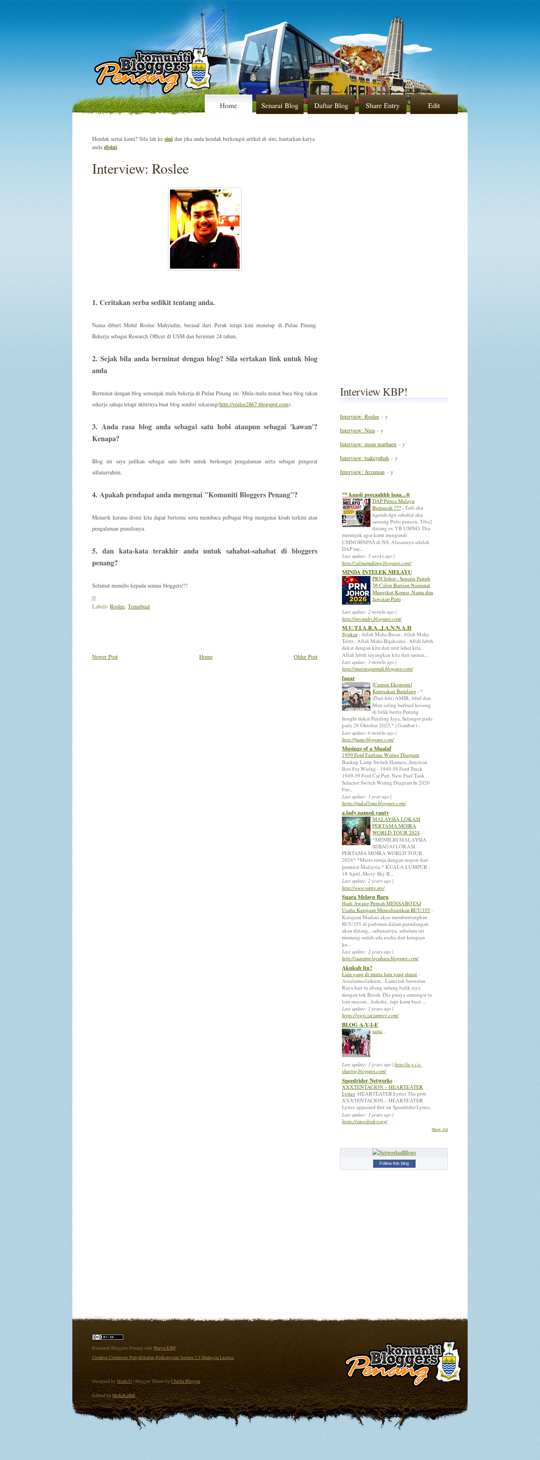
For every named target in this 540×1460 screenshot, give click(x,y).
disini (110, 147)
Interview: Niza (357, 430)
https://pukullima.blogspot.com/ (374, 803)
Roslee (117, 606)
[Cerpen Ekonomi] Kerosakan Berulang (394, 688)
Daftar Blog (331, 105)
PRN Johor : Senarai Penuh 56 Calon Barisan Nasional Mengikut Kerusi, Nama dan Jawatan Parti (402, 589)
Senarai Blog (279, 105)
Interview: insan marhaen (368, 444)
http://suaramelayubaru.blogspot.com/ (380, 958)
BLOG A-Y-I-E (360, 1024)
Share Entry (383, 105)
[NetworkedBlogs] (394, 1152)
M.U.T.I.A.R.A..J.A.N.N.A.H (377, 628)
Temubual (139, 606)
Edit (434, 105)
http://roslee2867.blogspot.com (254, 404)
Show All (440, 1129)
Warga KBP (164, 1347)
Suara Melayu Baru (365, 897)
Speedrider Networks (367, 1080)
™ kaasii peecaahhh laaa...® (376, 494)
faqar (348, 678)
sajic (377, 1031)
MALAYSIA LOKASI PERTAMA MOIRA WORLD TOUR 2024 (396, 825)
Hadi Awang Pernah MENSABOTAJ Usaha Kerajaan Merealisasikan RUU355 (386, 907)
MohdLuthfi (123, 1395)
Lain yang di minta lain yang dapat (379, 974)
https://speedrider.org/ (364, 1121)
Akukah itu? (357, 967)
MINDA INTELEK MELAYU (377, 572)
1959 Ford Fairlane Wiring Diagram (380, 754)
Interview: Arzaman (362, 472)
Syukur (349, 634)
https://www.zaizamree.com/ (370, 1015)
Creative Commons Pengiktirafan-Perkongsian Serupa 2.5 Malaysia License (163, 1357)
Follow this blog (394, 1163)
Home (228, 105)
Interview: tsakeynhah (364, 458)
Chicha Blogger (185, 1381)
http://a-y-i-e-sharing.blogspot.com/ (382, 1067)
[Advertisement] (184, 634)
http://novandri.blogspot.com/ (372, 618)
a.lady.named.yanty (365, 812)
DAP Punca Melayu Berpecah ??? (393, 504)
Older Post (305, 656)
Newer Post (105, 656)
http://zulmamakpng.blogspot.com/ (376, 562)
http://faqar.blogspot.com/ (368, 739)
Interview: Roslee (140, 168)
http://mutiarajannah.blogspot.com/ (377, 668)
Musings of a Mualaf (366, 748)
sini (168, 139)
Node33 (124, 1381)
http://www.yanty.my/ (363, 887)
